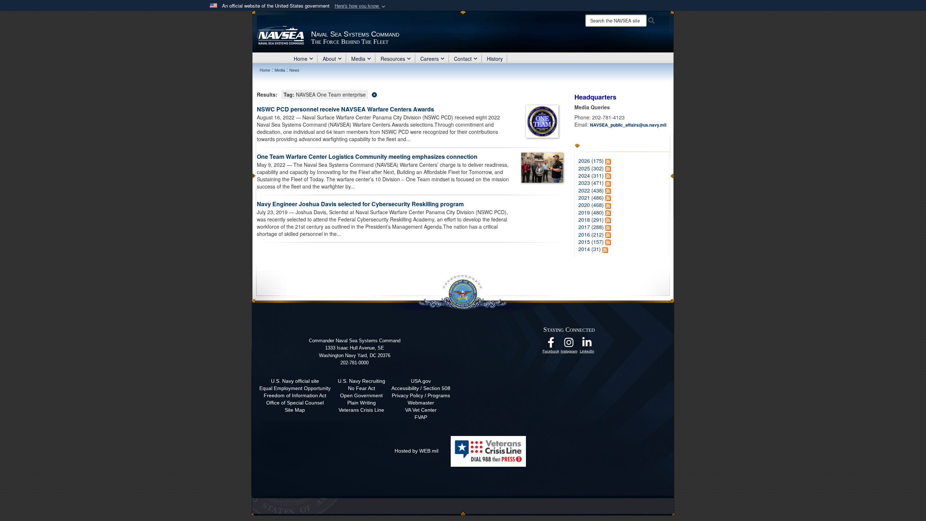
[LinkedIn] (587, 344)
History (495, 58)
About (329, 58)
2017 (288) (591, 226)
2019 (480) (591, 212)
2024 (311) (591, 175)
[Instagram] (569, 344)
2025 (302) (591, 168)
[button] (361, 6)
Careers (429, 58)
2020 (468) (591, 204)
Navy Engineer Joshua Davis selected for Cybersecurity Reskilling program (360, 204)
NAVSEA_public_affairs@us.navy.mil (628, 125)
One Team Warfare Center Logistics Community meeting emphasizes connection (367, 156)
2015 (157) (591, 241)
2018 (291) (591, 219)
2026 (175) (591, 160)
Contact (463, 58)
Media (358, 58)
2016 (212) (591, 234)
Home (300, 58)
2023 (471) (591, 182)
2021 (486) (591, 197)
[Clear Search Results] (410, 94)
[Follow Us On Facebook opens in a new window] (551, 344)
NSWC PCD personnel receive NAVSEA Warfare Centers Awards (345, 109)
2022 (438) (591, 190)
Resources (393, 58)
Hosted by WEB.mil (416, 451)
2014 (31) (589, 249)
